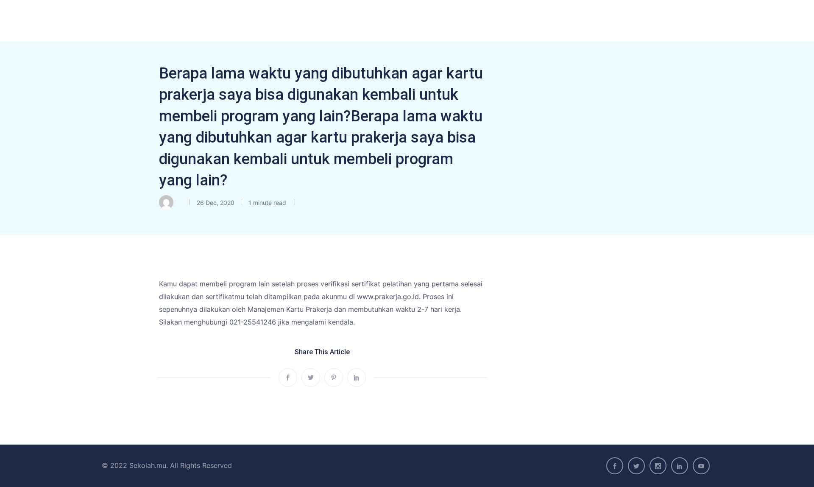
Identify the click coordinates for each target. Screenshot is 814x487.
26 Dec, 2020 (215, 202)
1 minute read (266, 202)
